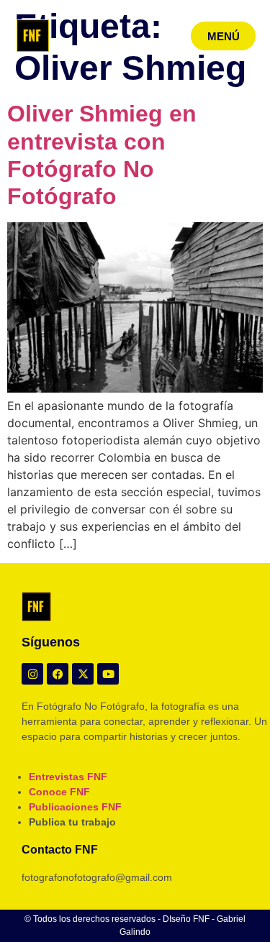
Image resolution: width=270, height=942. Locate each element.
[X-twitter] (83, 674)
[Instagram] (32, 674)
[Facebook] (57, 674)
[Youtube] (108, 674)
